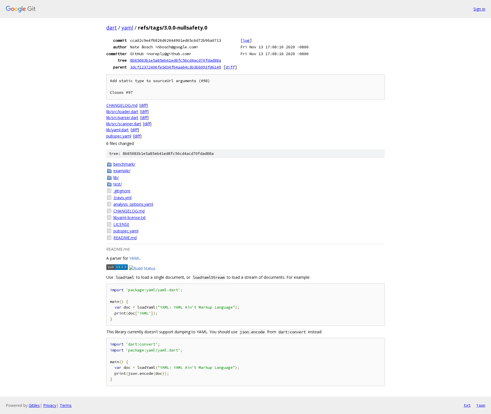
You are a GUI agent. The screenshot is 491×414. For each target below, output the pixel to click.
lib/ (116, 177)
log (246, 40)
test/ (117, 184)
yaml (127, 27)
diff (230, 67)
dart (111, 27)
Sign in (479, 9)
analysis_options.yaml (133, 204)
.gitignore (121, 191)
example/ (121, 170)
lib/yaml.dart (117, 129)
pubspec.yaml (118, 136)
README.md (125, 237)
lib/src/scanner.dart (123, 123)
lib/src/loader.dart (122, 111)
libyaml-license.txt (129, 217)
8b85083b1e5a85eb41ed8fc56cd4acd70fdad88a (175, 60)
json (480, 405)
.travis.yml (122, 197)
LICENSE (121, 224)
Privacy (49, 405)
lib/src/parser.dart (122, 117)
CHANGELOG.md (122, 105)
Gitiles (34, 405)
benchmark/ (124, 164)
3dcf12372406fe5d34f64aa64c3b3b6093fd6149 (175, 67)
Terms (66, 405)
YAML (134, 258)
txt (467, 405)
